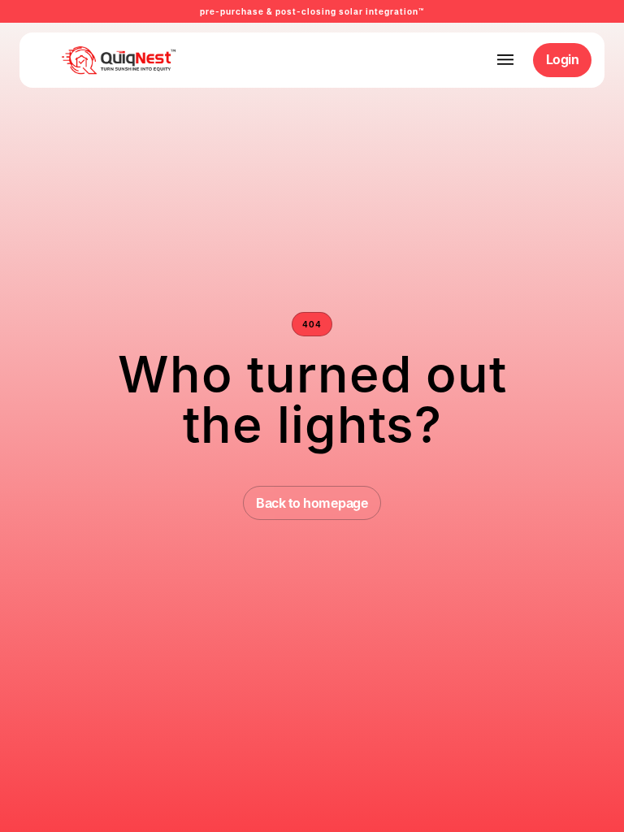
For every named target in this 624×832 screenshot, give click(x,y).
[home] (93, 60)
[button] (505, 59)
